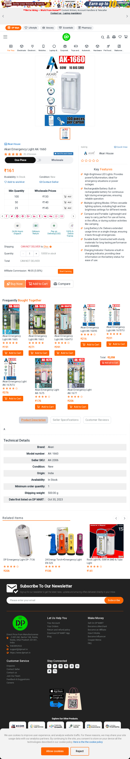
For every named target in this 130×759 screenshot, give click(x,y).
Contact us (12, 672)
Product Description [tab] (33, 419)
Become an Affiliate (97, 630)
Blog (49, 636)
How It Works (94, 633)
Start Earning (66, 271)
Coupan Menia (94, 640)
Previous (116, 518)
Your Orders (52, 626)
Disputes (11, 666)
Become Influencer (97, 636)
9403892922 (16, 646)
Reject (80, 751)
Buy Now (16, 284)
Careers (10, 683)
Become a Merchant (97, 626)
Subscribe (114, 600)
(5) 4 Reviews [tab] (30, 154)
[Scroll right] (73, 216)
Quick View (121, 147)
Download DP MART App (58, 633)
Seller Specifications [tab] (66, 419)
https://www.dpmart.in (20, 653)
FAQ (90, 643)
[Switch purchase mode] (38, 160)
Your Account (53, 623)
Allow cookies (55, 751)
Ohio (46, 246)
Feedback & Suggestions (18, 679)
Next (124, 518)
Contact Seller (50, 182)
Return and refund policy (58, 630)
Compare (63, 284)
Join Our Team (13, 676)
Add (69, 196)
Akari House (13, 144)
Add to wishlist (15, 182)
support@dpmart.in (19, 649)
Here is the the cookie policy (88, 742)
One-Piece (20, 160)
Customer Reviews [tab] (97, 419)
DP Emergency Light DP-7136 (19, 559)
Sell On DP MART (96, 623)
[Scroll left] (2, 216)
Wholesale (57, 160)
